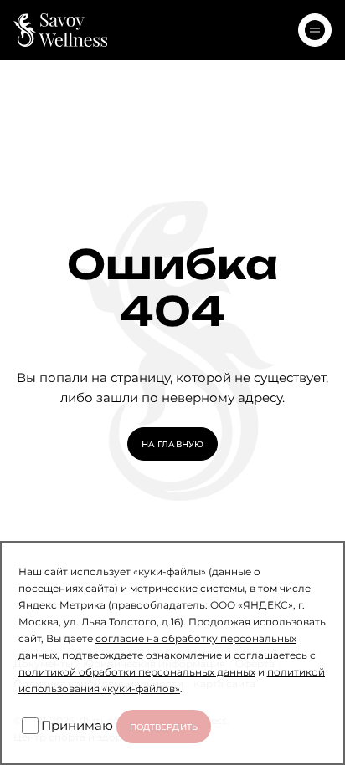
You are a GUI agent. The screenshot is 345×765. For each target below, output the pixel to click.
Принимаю (77, 725)
